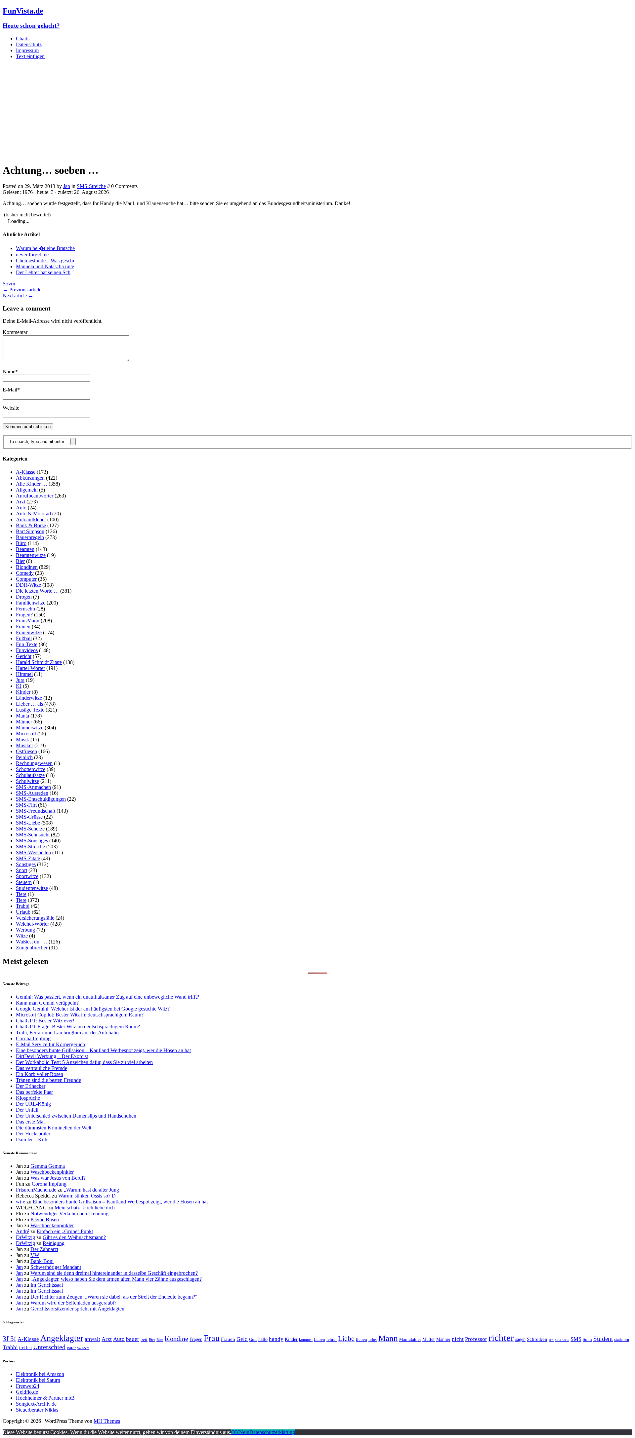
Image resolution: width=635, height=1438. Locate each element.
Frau (212, 1338)
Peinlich (24, 757)
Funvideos (27, 650)
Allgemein (27, 490)
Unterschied (49, 1346)
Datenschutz (29, 44)
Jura (20, 680)
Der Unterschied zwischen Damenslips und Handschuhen (76, 1116)
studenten (621, 1339)
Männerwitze (29, 727)
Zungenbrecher (32, 947)
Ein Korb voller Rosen (39, 1074)
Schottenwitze (30, 769)
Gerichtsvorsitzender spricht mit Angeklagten (77, 1308)
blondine (176, 1338)
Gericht (23, 656)
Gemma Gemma (47, 1166)
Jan (66, 186)
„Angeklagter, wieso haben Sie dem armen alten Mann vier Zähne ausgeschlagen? (116, 1279)
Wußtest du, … (31, 941)
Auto (21, 507)
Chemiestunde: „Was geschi (45, 260)
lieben (361, 1339)
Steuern (24, 882)
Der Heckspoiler (33, 1133)
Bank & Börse (31, 525)
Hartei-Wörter (30, 668)
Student (603, 1338)
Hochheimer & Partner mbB (45, 1398)
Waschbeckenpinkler (52, 1172)
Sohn (587, 1339)
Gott (253, 1339)
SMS (576, 1339)
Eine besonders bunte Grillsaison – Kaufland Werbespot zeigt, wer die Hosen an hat (103, 1050)
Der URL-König (33, 1104)
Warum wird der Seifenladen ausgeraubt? (73, 1303)
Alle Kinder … (31, 484)
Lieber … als (29, 704)
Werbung (25, 930)
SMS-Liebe (28, 823)
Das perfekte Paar (34, 1092)
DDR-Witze (28, 585)
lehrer (331, 1339)
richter (501, 1337)
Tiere (21, 894)
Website (11, 408)
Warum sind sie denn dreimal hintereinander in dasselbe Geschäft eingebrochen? (114, 1273)
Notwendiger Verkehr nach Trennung (69, 1213)
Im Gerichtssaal (46, 1285)
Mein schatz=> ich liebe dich (85, 1207)
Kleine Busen (44, 1219)
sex (551, 1340)
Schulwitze (27, 781)
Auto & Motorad (33, 513)
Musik (22, 739)
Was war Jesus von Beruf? (58, 1178)
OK (235, 1432)
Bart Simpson (30, 531)
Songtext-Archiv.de (36, 1404)
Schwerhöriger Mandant (55, 1267)
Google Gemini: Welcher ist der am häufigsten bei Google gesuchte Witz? (93, 1009)
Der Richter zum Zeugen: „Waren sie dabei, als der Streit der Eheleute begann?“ (113, 1297)
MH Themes (107, 1421)
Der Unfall (27, 1110)
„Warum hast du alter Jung (91, 1190)
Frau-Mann (27, 620)
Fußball (24, 638)
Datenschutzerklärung (272, 1432)
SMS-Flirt (26, 805)
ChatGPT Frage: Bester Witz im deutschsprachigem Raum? (78, 1026)
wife (20, 1201)
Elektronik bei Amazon (40, 1374)
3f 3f (9, 1338)
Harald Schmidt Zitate (39, 662)
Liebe (346, 1339)
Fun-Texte (26, 644)
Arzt (20, 501)
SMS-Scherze (30, 828)
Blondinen (27, 567)
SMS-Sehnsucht (33, 834)
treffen (25, 1347)
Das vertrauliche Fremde (41, 1068)
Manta (22, 716)
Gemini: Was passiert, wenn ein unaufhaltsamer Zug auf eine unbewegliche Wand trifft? (107, 997)
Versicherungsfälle (35, 918)
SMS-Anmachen (33, 787)
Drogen (24, 597)
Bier (20, 561)
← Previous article (22, 289)
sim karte (562, 1339)
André (22, 1231)
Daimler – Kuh (31, 1139)
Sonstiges (26, 864)
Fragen (196, 1339)
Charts (22, 38)
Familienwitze (30, 603)
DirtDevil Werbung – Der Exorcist (52, 1056)
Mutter (428, 1339)
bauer (132, 1339)
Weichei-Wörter (32, 924)
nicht (458, 1339)
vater (71, 1347)
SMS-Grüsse (29, 817)
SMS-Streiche (91, 186)
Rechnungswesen (34, 763)
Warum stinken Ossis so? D (87, 1195)
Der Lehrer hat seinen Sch (43, 272)
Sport (21, 870)
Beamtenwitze (31, 555)
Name (9, 371)
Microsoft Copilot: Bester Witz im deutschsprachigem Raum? (80, 1014)
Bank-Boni (42, 1261)
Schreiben (537, 1339)
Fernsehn (25, 608)
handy (276, 1339)
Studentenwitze (32, 888)
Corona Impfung (33, 1038)
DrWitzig (25, 1237)
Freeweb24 (27, 1386)
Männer (24, 721)
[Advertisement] (317, 111)
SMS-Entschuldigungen (41, 799)
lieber (372, 1339)
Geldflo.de (27, 1392)
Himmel (24, 674)
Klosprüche (28, 1098)
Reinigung (53, 1243)
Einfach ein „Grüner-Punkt (65, 1231)
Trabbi (22, 906)
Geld (242, 1339)
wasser (83, 1347)
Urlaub (23, 912)
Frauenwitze (29, 632)
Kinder (23, 692)
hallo (263, 1339)
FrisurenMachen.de (36, 1190)
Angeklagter (61, 1338)
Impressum (27, 50)
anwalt (92, 1339)
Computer (26, 579)
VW (34, 1255)
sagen (520, 1339)
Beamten (25, 549)
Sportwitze (27, 876)
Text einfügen (30, 56)
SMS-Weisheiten (33, 852)
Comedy (25, 573)
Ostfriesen (26, 751)
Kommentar (15, 332)
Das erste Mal (30, 1122)
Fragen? (24, 614)
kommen (306, 1339)
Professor (476, 1339)
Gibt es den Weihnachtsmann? (74, 1237)
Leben (319, 1339)
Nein (244, 1432)
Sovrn (9, 283)
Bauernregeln (30, 537)
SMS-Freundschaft (35, 811)
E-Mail (10, 389)
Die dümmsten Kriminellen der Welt (53, 1127)
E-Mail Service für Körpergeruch (50, 1044)
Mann (388, 1338)
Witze (22, 936)
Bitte (159, 1340)
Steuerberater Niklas (37, 1410)
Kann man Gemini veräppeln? (47, 1003)
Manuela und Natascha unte (45, 266)
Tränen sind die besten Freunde (48, 1080)
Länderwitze (29, 698)
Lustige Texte (30, 710)
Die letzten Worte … (37, 591)
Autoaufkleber (31, 519)
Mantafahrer (410, 1339)
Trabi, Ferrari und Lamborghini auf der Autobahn (67, 1032)
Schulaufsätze (30, 775)
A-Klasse (25, 472)
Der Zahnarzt (44, 1249)
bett (144, 1339)
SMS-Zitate (28, 858)
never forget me (32, 254)
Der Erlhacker (30, 1086)
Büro (21, 543)
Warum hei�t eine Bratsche (45, 248)
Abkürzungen (30, 478)
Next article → (18, 295)
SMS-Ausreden (32, 793)
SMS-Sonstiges (32, 840)
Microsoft (26, 733)
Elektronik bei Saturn (38, 1380)
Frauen (23, 626)
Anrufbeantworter (34, 495)
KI (18, 686)
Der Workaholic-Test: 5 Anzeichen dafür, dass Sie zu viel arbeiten (84, 1062)
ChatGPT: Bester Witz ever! (45, 1020)
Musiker (24, 745)
